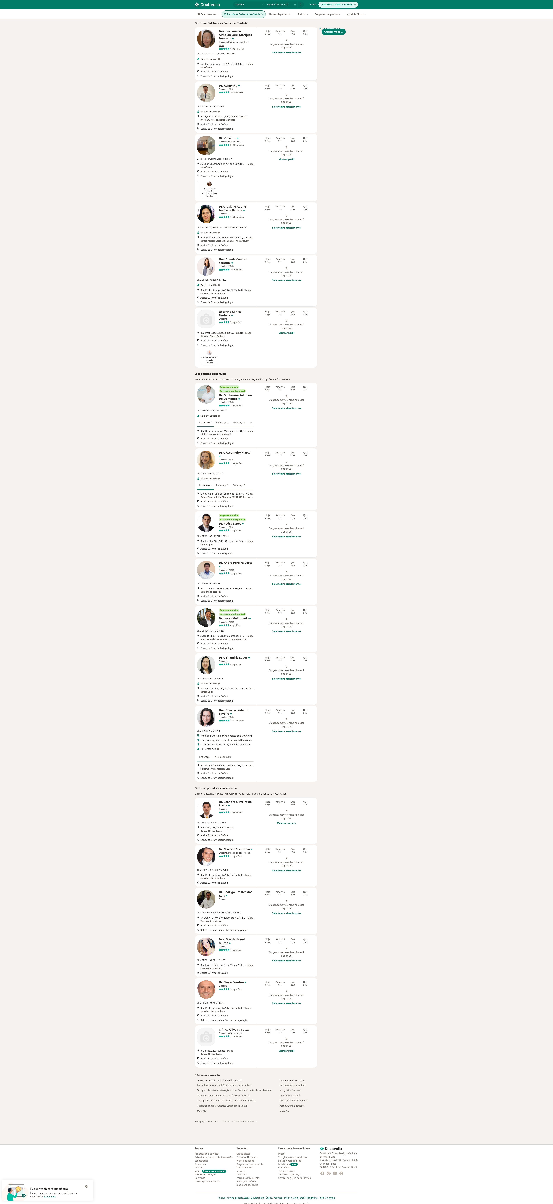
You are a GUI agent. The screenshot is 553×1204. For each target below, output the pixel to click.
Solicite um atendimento (286, 52)
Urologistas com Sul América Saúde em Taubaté (223, 1095)
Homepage (200, 1121)
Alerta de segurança (289, 1174)
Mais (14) (202, 1111)
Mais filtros (357, 14)
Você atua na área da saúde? (337, 4)
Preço (281, 1153)
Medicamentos (244, 1167)
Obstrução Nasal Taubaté (293, 1100)
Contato (199, 1167)
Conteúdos (284, 1167)
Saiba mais (50, 1196)
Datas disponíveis (279, 14)
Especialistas (243, 1153)
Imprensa (200, 1178)
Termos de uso (286, 1171)
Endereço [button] (204, 756)
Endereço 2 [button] (222, 422)
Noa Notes (287, 1164)
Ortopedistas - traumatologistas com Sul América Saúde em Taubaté (234, 1090)
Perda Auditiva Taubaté (292, 1105)
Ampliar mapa (332, 31)
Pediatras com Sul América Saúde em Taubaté (222, 1105)
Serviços (241, 1171)
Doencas (241, 1174)
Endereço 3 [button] (239, 422)
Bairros (302, 14)
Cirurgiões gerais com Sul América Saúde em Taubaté (226, 1100)
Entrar (313, 4)
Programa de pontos (326, 14)
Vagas (210, 1171)
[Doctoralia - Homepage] (213, 4)
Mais (221, 45)
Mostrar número (286, 823)
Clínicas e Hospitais (246, 1157)
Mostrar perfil (286, 159)
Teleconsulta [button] (224, 756)
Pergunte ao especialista (249, 1164)
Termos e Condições (206, 1174)
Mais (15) (284, 1111)
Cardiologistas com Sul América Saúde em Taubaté (224, 1085)
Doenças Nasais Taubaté (292, 1085)
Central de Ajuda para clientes (294, 1178)
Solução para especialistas (292, 1157)
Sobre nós (200, 1164)
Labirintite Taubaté (289, 1095)
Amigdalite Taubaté (289, 1090)
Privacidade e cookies (206, 1153)
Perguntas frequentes (248, 1178)
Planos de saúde (245, 1160)
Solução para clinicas (289, 1160)
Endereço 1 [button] (205, 422)
